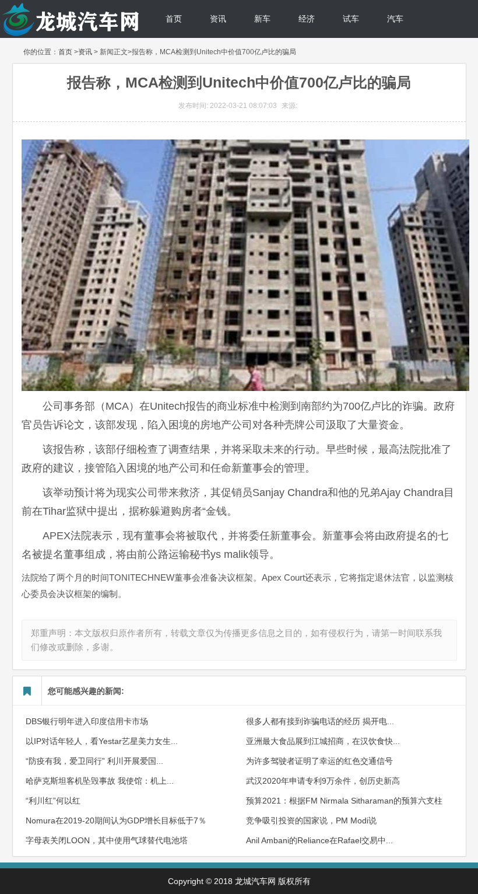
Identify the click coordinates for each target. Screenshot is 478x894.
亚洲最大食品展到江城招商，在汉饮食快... (323, 741)
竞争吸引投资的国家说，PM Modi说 (311, 820)
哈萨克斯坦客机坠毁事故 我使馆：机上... (100, 780)
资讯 (218, 18)
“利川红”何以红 (53, 800)
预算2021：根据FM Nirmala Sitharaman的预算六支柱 (344, 800)
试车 (351, 18)
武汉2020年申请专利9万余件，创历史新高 (323, 780)
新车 (262, 18)
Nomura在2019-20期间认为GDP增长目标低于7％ (116, 820)
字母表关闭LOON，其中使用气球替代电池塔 (107, 840)
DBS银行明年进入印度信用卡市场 (87, 721)
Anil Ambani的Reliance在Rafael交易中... (319, 840)
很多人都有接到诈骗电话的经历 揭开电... (320, 721)
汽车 (395, 18)
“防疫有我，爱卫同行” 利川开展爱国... (94, 761)
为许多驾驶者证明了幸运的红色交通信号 (319, 761)
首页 (174, 18)
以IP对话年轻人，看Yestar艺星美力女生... (102, 741)
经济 (306, 18)
